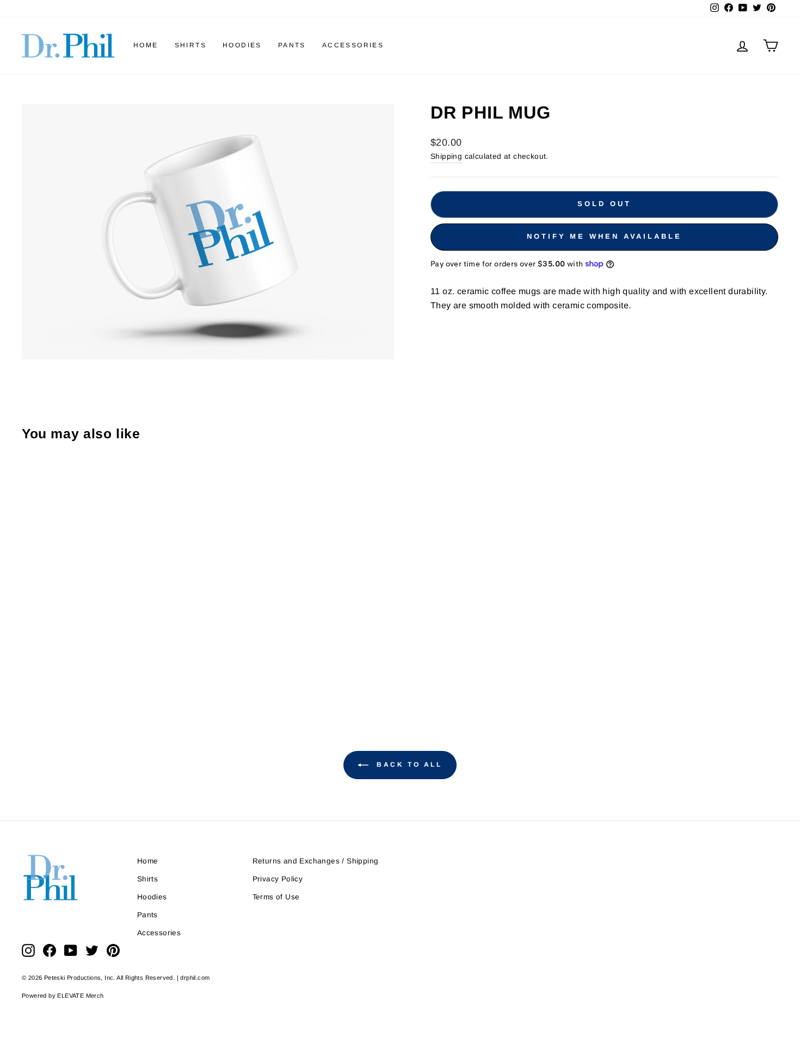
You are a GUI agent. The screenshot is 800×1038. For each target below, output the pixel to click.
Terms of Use (276, 897)
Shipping (446, 156)
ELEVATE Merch (80, 995)
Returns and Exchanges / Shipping (316, 861)
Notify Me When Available (604, 236)
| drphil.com (193, 977)
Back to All (407, 764)
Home (145, 45)
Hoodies (242, 45)
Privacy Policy (278, 879)
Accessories (353, 45)
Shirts (190, 45)
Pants (292, 45)
